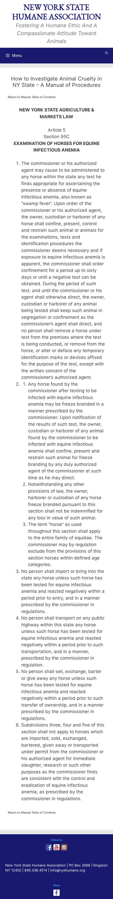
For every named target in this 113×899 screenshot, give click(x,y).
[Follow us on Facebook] (49, 847)
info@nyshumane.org (67, 870)
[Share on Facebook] (56, 893)
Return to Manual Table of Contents (32, 97)
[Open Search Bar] (106, 53)
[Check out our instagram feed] (64, 847)
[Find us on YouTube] (56, 847)
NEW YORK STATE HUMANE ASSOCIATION (56, 12)
